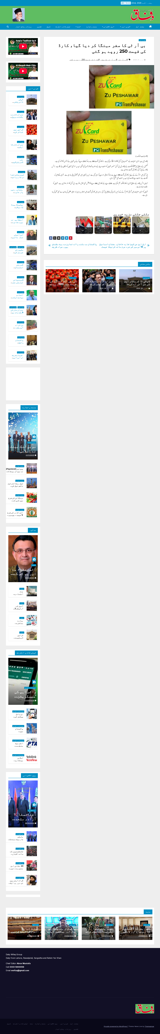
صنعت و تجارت (91, 27)
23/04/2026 (29, 700)
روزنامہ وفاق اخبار (24, 27)
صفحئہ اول (140, 27)
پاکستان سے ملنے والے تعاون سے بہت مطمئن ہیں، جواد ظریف (74, 245)
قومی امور (125, 27)
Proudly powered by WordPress (116, 1026)
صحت (78, 27)
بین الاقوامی (108, 27)
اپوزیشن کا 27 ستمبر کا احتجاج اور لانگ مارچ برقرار (136, 931)
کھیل (48, 27)
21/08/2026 (143, 936)
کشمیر (39, 27)
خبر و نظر (21, 247)
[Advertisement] (20, 383)
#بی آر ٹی (123, 59)
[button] (8, 26)
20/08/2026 (32, 936)
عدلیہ (33, 565)
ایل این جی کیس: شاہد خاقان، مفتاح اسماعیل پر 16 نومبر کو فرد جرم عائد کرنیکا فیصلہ (122, 245)
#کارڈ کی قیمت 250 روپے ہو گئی (84, 59)
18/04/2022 (29, 578)
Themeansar (149, 1026)
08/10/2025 (29, 823)
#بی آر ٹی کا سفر (109, 59)
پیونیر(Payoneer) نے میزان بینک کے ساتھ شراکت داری (14, 471)
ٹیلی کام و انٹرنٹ (63, 27)
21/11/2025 (30, 455)
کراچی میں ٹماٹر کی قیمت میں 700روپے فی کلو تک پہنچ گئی (63, 284)
